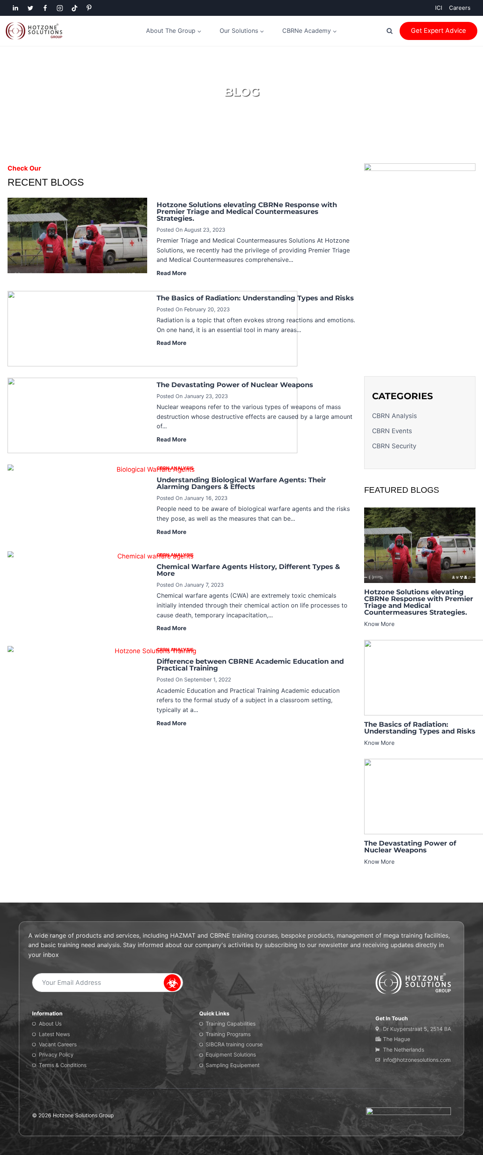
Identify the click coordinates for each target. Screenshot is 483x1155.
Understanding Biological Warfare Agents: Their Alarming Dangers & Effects (241, 483)
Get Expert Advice (438, 30)
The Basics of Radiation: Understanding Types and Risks (255, 298)
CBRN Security (394, 446)
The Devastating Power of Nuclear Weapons (235, 385)
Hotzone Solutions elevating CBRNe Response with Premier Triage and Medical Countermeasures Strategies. (247, 212)
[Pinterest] (89, 8)
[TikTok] (74, 8)
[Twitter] (30, 8)
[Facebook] (44, 8)
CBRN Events (392, 431)
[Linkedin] (15, 8)
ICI (438, 7)
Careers (460, 7)
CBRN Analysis (175, 468)
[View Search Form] (389, 31)
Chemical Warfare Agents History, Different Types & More (248, 570)
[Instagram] (59, 8)
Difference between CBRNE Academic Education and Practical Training (250, 664)
